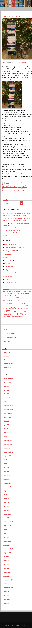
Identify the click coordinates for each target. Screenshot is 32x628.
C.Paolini (15, 294)
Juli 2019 (6, 557)
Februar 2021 (7, 514)
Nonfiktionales (8, 276)
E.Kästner (27, 294)
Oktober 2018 (7, 584)
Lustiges (6, 270)
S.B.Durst (27, 308)
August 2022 (7, 456)
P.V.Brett (20, 308)
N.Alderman (17, 189)
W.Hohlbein (20, 316)
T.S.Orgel (5, 316)
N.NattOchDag (24, 189)
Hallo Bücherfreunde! (10, 337)
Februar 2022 (7, 475)
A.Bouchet (5, 291)
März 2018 (7, 599)
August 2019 (7, 553)
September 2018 (8, 588)
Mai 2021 (6, 502)
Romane (6, 279)
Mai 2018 (6, 591)
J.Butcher (13, 298)
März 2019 (7, 568)
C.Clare (5, 294)
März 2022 (7, 471)
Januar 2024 (7, 402)
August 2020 (7, 526)
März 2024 (7, 394)
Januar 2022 (7, 479)
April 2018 (6, 595)
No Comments (22, 62)
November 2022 (8, 444)
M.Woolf (11, 189)
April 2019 (6, 564)
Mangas (22, 306)
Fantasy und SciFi (9, 251)
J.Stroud (23, 301)
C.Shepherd (12, 185)
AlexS (7, 183)
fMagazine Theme (9, 625)
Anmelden (6, 356)
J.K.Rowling (9, 300)
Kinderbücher (8, 260)
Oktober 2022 (7, 448)
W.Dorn (16, 316)
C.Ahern (6, 185)
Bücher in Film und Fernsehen (13, 248)
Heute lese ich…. (9, 254)
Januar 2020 (7, 545)
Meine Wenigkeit (9, 273)
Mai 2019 (6, 560)
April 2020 (6, 537)
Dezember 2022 (8, 440)
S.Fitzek (10, 191)
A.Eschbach (18, 291)
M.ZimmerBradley (16, 306)
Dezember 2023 (8, 405)
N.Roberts (5, 191)
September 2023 (8, 413)
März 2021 (7, 510)
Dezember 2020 (8, 522)
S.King (19, 311)
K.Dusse (15, 187)
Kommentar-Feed (8, 364)
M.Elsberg (24, 187)
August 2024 (7, 382)
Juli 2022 (6, 460)
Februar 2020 (7, 541)
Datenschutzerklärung (10, 333)
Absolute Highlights (10, 244)
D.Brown (21, 294)
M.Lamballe (5, 189)
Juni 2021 (6, 498)
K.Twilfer (10, 304)
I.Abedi (28, 185)
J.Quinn (18, 301)
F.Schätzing (20, 296)
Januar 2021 (7, 518)
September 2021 (8, 487)
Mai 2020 (6, 533)
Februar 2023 (7, 433)
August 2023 (7, 417)
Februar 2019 (7, 572)
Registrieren (7, 352)
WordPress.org (7, 367)
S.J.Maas (15, 191)
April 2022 (6, 467)
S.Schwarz (24, 311)
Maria (6, 218)
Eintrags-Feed (7, 360)
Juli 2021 (6, 495)
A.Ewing (23, 291)
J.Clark (4, 187)
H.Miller (23, 185)
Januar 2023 (7, 436)
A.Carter (12, 291)
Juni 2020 (6, 529)
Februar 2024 (7, 398)
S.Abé (23, 308)
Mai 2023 (6, 421)
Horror (6, 257)
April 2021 (6, 506)
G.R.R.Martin (27, 296)
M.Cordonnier (7, 306)
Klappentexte (8, 263)
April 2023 (6, 425)
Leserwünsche (8, 266)
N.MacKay (28, 306)
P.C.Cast (14, 308)
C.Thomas (18, 185)
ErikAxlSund (6, 296)
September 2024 (8, 378)
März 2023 (7, 429)
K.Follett (5, 303)
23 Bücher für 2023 (11, 16)
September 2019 (8, 549)
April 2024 (6, 390)
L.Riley (19, 187)
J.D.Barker (19, 298)
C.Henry (9, 294)
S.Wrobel (24, 191)
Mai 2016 (6, 603)
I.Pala (9, 298)
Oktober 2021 (7, 483)
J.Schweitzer (9, 187)
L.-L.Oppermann (16, 303)
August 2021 (7, 491)
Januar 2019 (7, 576)
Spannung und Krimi (10, 282)
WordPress (24, 625)
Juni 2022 (6, 464)
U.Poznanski (11, 316)
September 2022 (8, 452)
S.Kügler (20, 191)
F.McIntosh (13, 296)
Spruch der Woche (18, 313)
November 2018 (8, 580)
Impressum (7, 341)
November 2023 (8, 409)
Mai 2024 (6, 386)
